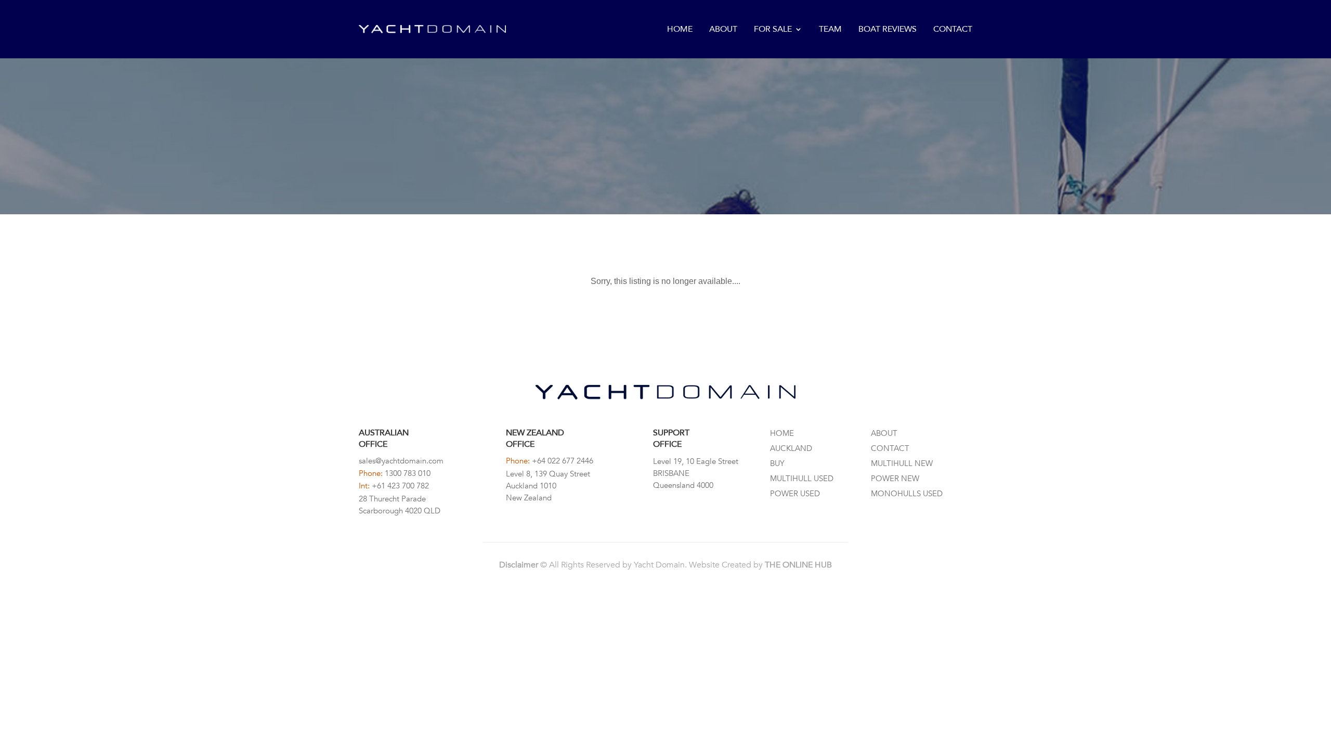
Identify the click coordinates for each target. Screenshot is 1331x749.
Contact (952, 30)
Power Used (795, 493)
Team (830, 30)
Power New (895, 478)
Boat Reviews (887, 30)
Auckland (791, 448)
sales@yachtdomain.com (401, 461)
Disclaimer (518, 565)
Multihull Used (801, 478)
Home (680, 30)
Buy (777, 463)
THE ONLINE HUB (798, 565)
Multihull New (902, 463)
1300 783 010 (407, 473)
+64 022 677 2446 (562, 461)
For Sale (773, 30)
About (723, 30)
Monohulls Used (907, 493)
